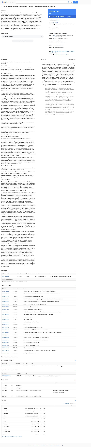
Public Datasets (44, 445)
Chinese (58, 20)
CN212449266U (5, 329)
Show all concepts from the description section (12, 436)
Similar (69, 16)
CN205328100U (5, 306)
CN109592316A (5, 324)
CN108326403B (5, 352)
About (29, 445)
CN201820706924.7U (6, 366)
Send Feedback (36, 445)
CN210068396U (5, 332)
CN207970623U (5, 293)
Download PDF (54, 16)
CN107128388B (5, 291)
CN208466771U (5, 301)
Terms (50, 445)
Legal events (58, 51)
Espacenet (57, 54)
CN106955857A (5, 337)
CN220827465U (5, 345)
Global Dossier (63, 54)
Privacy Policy (56, 445)
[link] (4, 408)
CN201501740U (5, 319)
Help (62, 445)
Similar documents (65, 51)
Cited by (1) (53, 51)
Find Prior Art (62, 16)
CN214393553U (5, 311)
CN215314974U (5, 327)
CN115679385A (5, 276)
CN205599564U (5, 317)
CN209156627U (5, 299)
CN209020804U (5, 340)
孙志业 (56, 22)
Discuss (67, 54)
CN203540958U (5, 322)
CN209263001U (5, 342)
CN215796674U (5, 350)
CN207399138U (5, 347)
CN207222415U (5, 296)
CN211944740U (5, 314)
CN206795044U (5, 304)
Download (66, 403)
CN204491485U (5, 309)
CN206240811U (5, 335)
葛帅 (54, 22)
